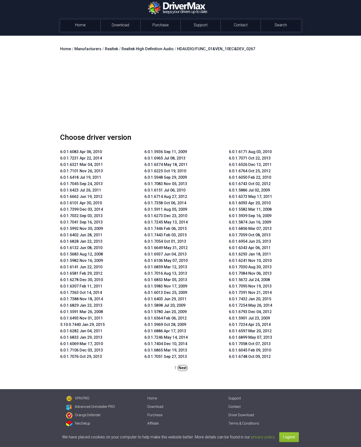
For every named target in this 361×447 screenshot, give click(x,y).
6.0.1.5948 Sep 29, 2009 (165, 177)
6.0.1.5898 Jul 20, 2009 (164, 305)
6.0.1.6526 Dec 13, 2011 (250, 164)
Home (80, 25)
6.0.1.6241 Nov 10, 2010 (250, 260)
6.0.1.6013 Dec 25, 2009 (165, 292)
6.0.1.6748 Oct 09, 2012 (250, 356)
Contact (241, 25)
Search (281, 25)
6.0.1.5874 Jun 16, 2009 (250, 222)
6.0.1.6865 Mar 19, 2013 (165, 350)
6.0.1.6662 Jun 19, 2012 (81, 196)
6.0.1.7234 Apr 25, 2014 (250, 324)
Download (120, 25)
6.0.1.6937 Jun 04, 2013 (165, 254)
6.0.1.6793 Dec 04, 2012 (250, 311)
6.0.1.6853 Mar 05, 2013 (165, 279)
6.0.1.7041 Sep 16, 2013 (81, 222)
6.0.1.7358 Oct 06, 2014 (165, 203)
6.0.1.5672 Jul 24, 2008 (249, 279)
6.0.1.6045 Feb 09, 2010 (250, 350)
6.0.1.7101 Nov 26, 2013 (81, 171)
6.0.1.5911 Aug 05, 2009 (165, 209)
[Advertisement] (180, 94)
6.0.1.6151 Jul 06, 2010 (164, 190)
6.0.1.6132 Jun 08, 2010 (81, 247)
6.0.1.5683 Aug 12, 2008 (81, 254)
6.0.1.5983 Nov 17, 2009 (165, 286)
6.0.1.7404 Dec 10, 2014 (165, 343)
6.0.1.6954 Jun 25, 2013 (250, 241)
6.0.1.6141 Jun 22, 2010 (81, 267)
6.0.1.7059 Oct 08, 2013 (250, 235)
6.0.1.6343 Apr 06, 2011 (250, 247)
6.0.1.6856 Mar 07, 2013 (250, 228)
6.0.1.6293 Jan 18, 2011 (250, 254)
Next (183, 368)
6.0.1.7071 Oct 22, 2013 (250, 158)
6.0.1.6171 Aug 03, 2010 (250, 151)
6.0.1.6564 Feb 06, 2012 (165, 318)
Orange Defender (88, 415)
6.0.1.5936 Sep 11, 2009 (165, 151)
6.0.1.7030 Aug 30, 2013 (250, 267)
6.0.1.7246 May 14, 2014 (166, 337)
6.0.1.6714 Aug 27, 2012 (165, 196)
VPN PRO (82, 398)
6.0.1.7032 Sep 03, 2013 (81, 215)
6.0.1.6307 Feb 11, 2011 (81, 286)
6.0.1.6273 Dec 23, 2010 (165, 215)
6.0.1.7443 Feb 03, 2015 (165, 235)
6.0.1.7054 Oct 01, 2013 (165, 241)
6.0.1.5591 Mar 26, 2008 (81, 311)
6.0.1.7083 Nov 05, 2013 (165, 183)
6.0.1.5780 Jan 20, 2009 (165, 311)
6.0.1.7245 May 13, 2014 (166, 222)
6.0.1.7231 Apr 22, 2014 (81, 158)
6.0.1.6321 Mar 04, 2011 (81, 164)
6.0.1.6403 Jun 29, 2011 (165, 299)
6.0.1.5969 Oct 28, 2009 (165, 324)
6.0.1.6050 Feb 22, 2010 (250, 177)
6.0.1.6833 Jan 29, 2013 (81, 337)
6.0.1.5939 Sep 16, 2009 (250, 215)
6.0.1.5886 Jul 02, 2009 (249, 190)
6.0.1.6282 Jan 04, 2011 (81, 331)
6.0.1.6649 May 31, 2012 (166, 247)
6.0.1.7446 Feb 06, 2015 (165, 228)
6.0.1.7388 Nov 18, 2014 (81, 299)
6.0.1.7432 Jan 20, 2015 (250, 299)
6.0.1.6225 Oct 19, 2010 (165, 171)
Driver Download (241, 415)
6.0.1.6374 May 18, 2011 (166, 164)
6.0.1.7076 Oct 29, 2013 (81, 356)
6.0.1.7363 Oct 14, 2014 (81, 292)
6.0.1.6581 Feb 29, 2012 (81, 273)
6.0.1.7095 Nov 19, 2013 (250, 286)
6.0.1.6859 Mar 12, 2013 (165, 267)
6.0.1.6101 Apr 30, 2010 (81, 203)
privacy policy (263, 437)
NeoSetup (82, 423)
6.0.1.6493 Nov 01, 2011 (81, 318)
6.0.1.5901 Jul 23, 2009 (249, 318)
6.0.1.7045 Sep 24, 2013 (81, 183)
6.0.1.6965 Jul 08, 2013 (164, 158)
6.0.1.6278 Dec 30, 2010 (81, 279)
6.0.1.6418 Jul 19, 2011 (80, 177)
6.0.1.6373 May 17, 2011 (250, 196)
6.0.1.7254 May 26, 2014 (250, 305)
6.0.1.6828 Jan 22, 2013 (81, 241)
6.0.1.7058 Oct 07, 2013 (250, 343)
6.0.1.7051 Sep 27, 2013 (165, 356)
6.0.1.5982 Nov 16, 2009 (81, 260)
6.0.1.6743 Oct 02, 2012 (250, 183)
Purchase (161, 25)
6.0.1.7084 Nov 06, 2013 (250, 273)
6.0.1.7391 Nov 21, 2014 (250, 292)
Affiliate (153, 423)
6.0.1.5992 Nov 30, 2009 (81, 228)
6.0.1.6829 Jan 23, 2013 (81, 305)
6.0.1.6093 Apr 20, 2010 (250, 203)
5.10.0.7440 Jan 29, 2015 (82, 324)
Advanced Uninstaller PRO (95, 406)
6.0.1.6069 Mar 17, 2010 (81, 343)
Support (201, 25)
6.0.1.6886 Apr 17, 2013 (165, 331)
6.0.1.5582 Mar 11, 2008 (250, 209)
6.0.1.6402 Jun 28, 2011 (81, 235)
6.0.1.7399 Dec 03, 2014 (81, 209)
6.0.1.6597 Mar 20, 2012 (250, 331)
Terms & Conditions (243, 423)
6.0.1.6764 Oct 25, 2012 (250, 171)
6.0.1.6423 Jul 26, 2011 (80, 190)
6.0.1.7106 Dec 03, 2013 (81, 350)
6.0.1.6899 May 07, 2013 (250, 337)
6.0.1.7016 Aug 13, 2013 (165, 273)
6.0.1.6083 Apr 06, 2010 (81, 151)
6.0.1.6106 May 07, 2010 (166, 260)
